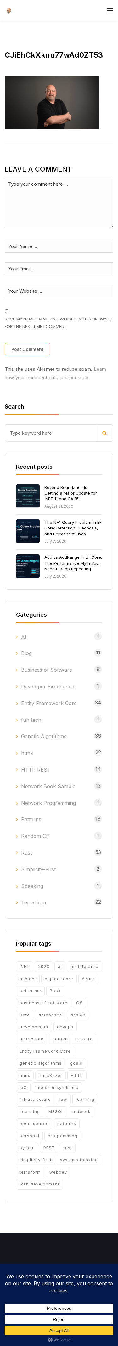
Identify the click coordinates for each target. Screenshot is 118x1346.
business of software (44, 1002)
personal (29, 1135)
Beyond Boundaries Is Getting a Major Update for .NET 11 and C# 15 (70, 493)
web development (39, 1183)
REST (49, 1147)
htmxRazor (50, 1075)
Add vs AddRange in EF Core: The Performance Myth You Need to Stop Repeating (73, 563)
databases (50, 1014)
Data (25, 1014)
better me (30, 990)
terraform (30, 1171)
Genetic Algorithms (43, 736)
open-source (34, 1123)
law (63, 1099)
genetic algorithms (41, 1063)
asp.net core (59, 978)
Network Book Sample (48, 786)
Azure (88, 978)
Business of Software (46, 670)
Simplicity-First (38, 869)
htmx (27, 753)
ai (60, 966)
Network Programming (48, 803)
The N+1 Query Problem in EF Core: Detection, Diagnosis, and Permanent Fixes (73, 528)
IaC (23, 1087)
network (81, 1111)
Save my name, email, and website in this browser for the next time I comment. (58, 322)
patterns (66, 1123)
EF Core (84, 1038)
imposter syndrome (57, 1087)
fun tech (31, 720)
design (78, 1014)
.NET (25, 966)
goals (76, 1063)
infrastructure (35, 1099)
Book (55, 990)
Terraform (33, 902)
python (27, 1147)
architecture (84, 966)
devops (65, 1026)
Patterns (31, 819)
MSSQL (56, 1111)
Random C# (35, 836)
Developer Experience (47, 686)
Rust (26, 853)
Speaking (32, 886)
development (34, 1026)
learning (85, 1099)
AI (23, 637)
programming (62, 1135)
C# (79, 1002)
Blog (26, 653)
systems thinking (79, 1159)
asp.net (28, 978)
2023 (43, 966)
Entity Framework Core (49, 703)
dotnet (59, 1038)
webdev (58, 1171)
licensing (30, 1111)
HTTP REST (36, 769)
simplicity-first (36, 1159)
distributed (32, 1038)
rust (67, 1147)
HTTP (77, 1075)
